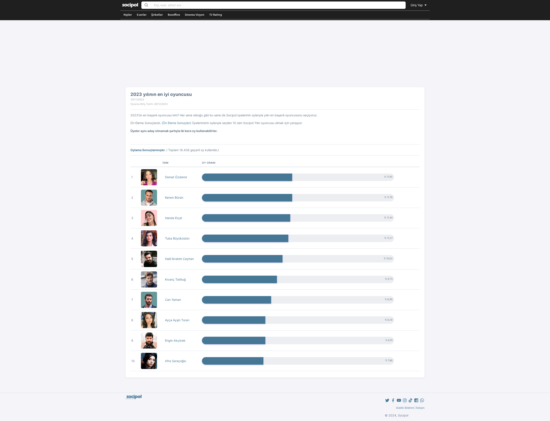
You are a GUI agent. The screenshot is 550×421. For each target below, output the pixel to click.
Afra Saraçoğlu (175, 361)
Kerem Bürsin (174, 197)
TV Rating (215, 15)
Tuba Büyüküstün (177, 238)
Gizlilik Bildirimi (405, 407)
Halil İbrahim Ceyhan (179, 259)
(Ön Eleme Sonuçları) (176, 123)
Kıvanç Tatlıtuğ (175, 279)
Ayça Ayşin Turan (177, 320)
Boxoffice (174, 15)
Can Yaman (173, 299)
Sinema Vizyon (194, 15)
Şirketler (157, 15)
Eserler (142, 15)
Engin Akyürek (175, 340)
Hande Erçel (173, 218)
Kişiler (128, 15)
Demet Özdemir (176, 177)
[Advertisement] (275, 55)
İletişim (420, 407)
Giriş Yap (417, 5)
